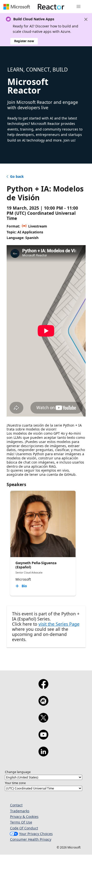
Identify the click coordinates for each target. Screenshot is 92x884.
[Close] (86, 19)
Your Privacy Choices (36, 833)
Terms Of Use (21, 822)
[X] (43, 721)
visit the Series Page (59, 624)
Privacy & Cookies (24, 816)
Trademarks (19, 811)
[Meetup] (43, 704)
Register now (24, 41)
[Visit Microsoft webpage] (17, 6)
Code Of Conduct (24, 828)
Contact (16, 805)
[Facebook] (43, 687)
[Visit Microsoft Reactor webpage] (51, 6)
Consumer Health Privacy (30, 839)
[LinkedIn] (43, 755)
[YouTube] (43, 738)
